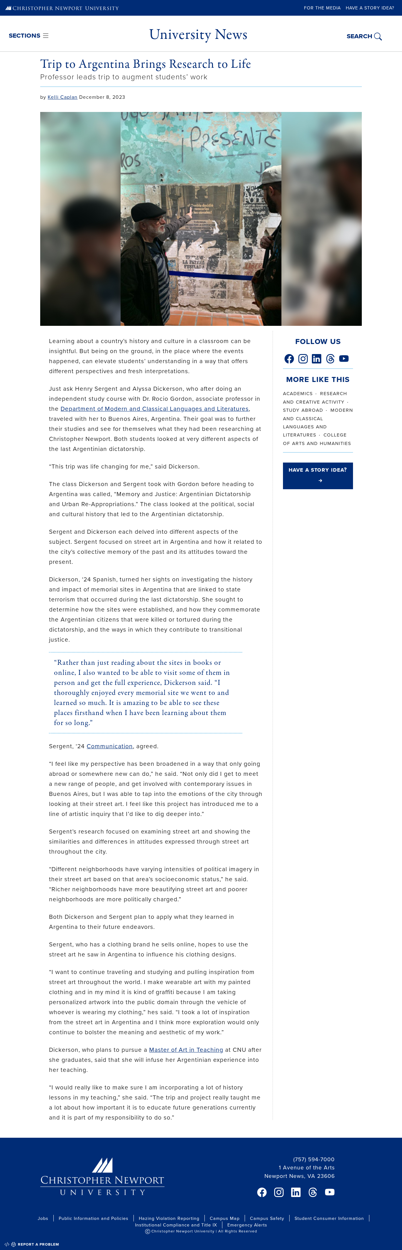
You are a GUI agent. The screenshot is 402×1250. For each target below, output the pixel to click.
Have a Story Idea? (370, 7)
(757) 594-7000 (314, 1159)
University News (198, 34)
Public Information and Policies (93, 1218)
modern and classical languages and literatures (318, 422)
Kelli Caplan (63, 96)
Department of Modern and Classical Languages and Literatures (155, 408)
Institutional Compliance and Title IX (176, 1224)
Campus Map (225, 1218)
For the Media (322, 7)
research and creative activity (315, 397)
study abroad (303, 410)
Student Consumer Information (329, 1218)
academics (298, 393)
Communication (110, 746)
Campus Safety (267, 1218)
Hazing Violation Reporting (169, 1218)
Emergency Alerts (247, 1224)
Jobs (43, 1218)
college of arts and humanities (317, 439)
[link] (289, 358)
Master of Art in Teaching (186, 1049)
